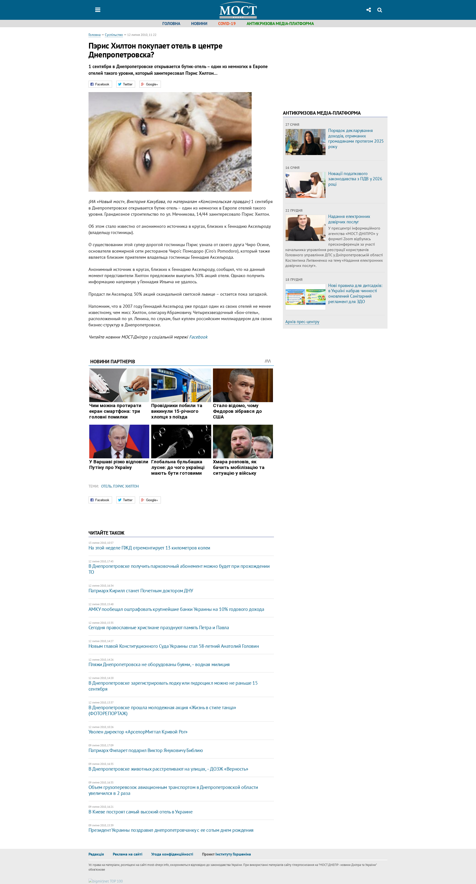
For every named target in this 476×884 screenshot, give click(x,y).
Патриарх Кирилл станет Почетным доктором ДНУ (141, 590)
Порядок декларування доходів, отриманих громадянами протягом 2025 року (356, 138)
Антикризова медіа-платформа (280, 23)
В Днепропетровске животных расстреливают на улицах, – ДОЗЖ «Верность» (168, 769)
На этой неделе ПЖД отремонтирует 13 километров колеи (149, 548)
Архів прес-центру (302, 321)
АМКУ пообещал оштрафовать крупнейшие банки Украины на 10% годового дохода (176, 609)
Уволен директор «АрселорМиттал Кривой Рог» (138, 731)
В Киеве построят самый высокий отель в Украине (141, 811)
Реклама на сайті (127, 854)
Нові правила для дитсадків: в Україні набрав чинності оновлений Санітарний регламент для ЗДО (355, 293)
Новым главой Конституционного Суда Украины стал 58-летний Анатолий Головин (174, 646)
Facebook (198, 337)
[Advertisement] (324, 67)
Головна (171, 23)
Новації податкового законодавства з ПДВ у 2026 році (355, 179)
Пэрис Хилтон (126, 486)
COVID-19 (227, 23)
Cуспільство (114, 34)
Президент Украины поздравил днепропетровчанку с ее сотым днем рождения (171, 830)
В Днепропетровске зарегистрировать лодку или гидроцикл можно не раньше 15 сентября (173, 686)
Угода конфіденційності (172, 854)
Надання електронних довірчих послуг (349, 219)
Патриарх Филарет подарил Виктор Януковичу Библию (146, 750)
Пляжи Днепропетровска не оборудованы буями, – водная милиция (159, 664)
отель (106, 486)
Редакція (96, 854)
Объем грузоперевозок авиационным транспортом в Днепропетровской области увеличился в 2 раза (173, 790)
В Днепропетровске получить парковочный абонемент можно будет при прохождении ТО (179, 569)
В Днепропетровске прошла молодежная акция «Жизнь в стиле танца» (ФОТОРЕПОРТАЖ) (162, 710)
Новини (199, 23)
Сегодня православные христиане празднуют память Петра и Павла (159, 627)
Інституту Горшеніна (233, 854)
